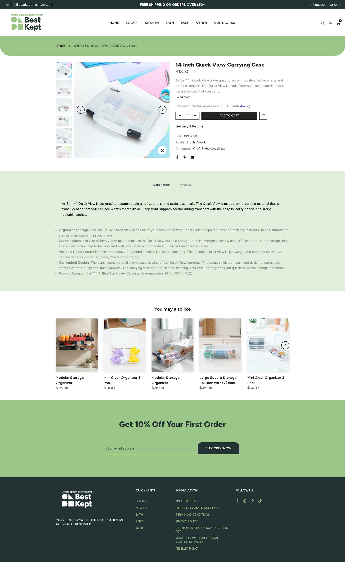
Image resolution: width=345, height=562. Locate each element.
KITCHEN (152, 23)
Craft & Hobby (204, 149)
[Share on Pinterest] (185, 157)
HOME (114, 23)
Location (319, 5)
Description (161, 184)
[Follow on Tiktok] (260, 501)
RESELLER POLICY (187, 548)
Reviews (186, 185)
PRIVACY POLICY (186, 521)
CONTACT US (224, 23)
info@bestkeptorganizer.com (31, 5)
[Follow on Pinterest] (252, 501)
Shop (221, 149)
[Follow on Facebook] (237, 501)
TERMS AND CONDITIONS (192, 514)
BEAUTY (132, 23)
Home (61, 46)
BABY (185, 23)
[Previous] (81, 110)
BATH (170, 23)
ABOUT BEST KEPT (188, 501)
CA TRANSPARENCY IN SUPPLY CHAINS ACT (201, 529)
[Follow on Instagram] (245, 501)
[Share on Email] (192, 157)
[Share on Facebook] (177, 157)
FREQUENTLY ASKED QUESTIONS (197, 507)
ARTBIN (201, 23)
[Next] (163, 110)
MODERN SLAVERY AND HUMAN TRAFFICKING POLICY (196, 540)
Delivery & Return (189, 126)
